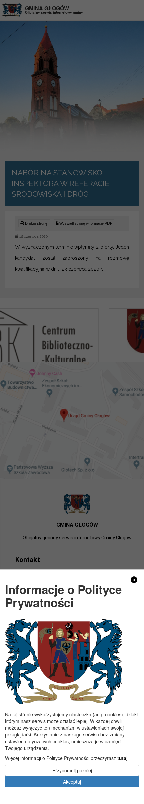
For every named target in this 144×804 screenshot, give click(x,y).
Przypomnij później (72, 770)
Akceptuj (72, 781)
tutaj (122, 758)
